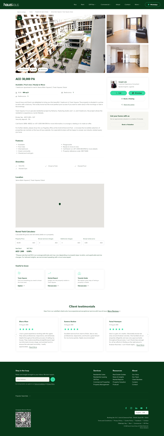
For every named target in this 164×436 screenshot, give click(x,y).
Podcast (116, 384)
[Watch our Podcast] (146, 408)
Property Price (20, 239)
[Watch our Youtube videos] (141, 408)
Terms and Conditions (105, 420)
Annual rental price (89, 239)
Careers (135, 382)
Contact (127, 4)
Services (97, 371)
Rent (82, 4)
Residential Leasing (100, 377)
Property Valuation (119, 382)
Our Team (135, 377)
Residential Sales (99, 374)
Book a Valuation (128, 124)
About (134, 371)
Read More (33, 347)
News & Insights (118, 377)
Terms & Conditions (39, 384)
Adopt (118, 4)
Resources (117, 371)
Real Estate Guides (119, 374)
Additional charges (67, 239)
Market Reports (118, 379)
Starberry (146, 427)
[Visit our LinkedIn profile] (136, 408)
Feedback (138, 420)
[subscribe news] (52, 379)
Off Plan (96, 379)
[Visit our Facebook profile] (126, 408)
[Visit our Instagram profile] (131, 408)
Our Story (135, 374)
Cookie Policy (129, 420)
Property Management (101, 384)
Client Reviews (137, 379)
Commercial (137, 423)
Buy (75, 4)
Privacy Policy (50, 384)
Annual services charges (45, 239)
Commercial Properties (101, 382)
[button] (21, 12)
